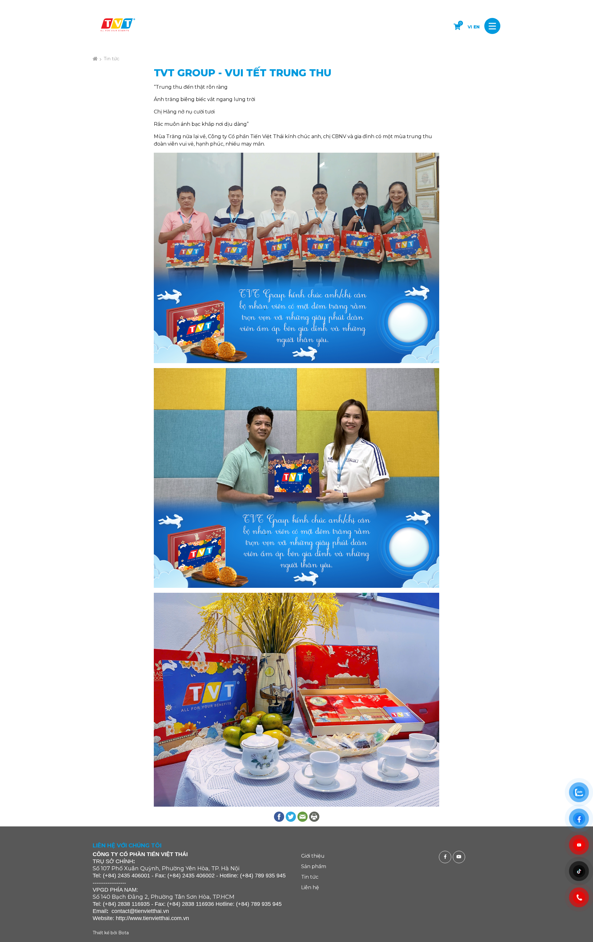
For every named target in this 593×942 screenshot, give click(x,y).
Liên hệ (310, 887)
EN (476, 27)
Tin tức (112, 59)
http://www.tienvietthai (143, 918)
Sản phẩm (313, 866)
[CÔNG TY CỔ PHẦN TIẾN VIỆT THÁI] (117, 26)
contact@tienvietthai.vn (140, 911)
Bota (123, 933)
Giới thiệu (313, 856)
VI (470, 27)
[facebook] (446, 857)
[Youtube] (460, 857)
